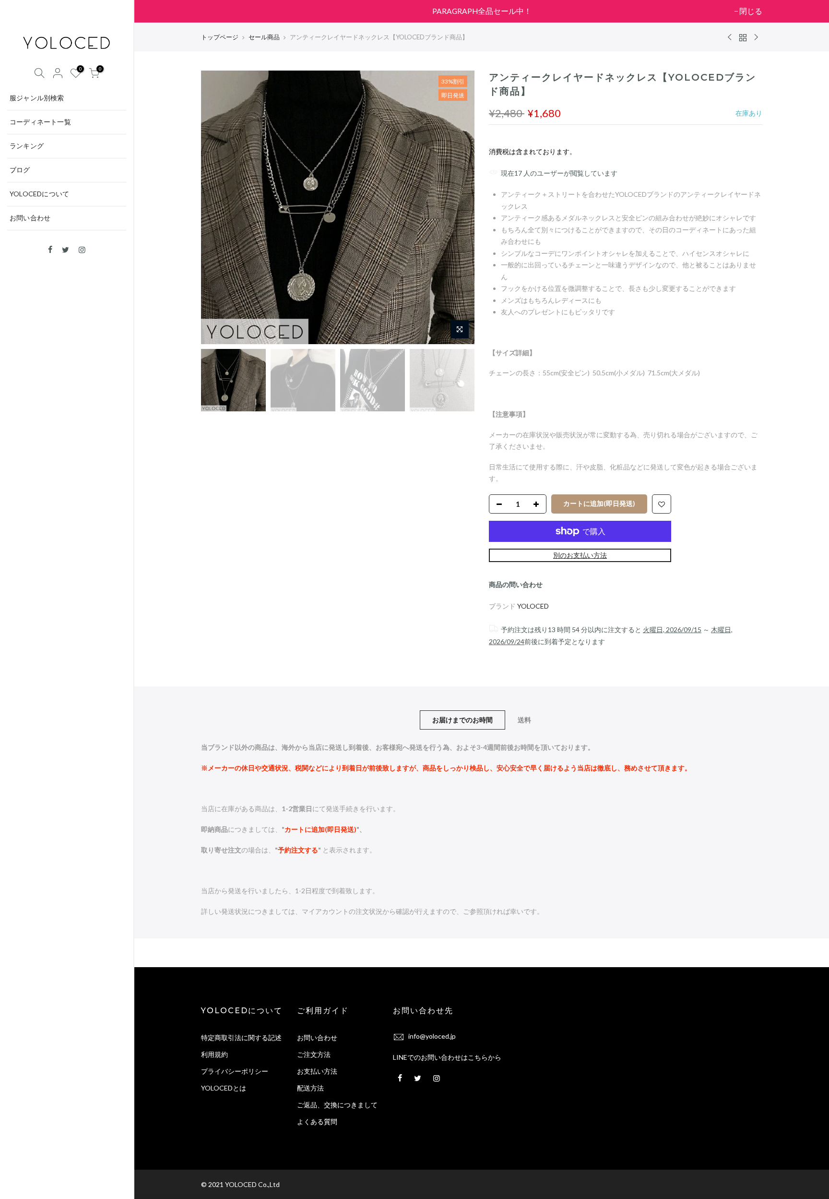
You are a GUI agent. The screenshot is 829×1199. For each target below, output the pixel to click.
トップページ (219, 37)
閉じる (217, 11)
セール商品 (264, 37)
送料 (524, 720)
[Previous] (218, 207)
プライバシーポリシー (234, 1071)
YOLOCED (533, 606)
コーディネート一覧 (40, 122)
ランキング (27, 146)
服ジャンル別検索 (37, 98)
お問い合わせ (30, 218)
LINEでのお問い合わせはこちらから (447, 1057)
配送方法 (310, 1088)
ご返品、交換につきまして (337, 1105)
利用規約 (214, 1054)
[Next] (457, 207)
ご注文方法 (314, 1054)
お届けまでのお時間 (462, 720)
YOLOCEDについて (39, 194)
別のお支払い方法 (580, 555)
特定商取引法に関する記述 (241, 1037)
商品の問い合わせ (516, 584)
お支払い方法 (317, 1071)
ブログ (20, 170)
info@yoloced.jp (432, 1036)
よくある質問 (317, 1121)
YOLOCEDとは (223, 1088)
